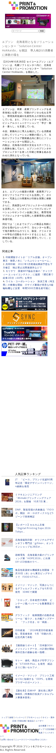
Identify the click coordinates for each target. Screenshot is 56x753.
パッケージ (20, 717)
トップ (4, 717)
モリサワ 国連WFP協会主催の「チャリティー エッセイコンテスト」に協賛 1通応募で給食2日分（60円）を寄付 (28, 274)
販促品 (31, 721)
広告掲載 (50, 729)
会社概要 (42, 726)
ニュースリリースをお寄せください (31, 739)
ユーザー (40, 721)
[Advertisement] (28, 385)
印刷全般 (22, 721)
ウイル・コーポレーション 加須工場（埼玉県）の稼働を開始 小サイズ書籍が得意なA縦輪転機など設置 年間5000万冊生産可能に (29, 285)
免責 (40, 733)
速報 (11, 717)
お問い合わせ (7, 739)
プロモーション (34, 717)
